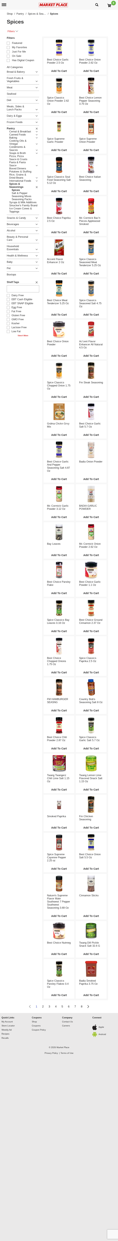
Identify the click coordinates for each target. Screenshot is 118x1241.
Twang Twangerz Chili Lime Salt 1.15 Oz (58, 778)
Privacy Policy (51, 1053)
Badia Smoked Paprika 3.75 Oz (88, 982)
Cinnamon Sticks (89, 895)
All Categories (15, 67)
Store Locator (8, 1025)
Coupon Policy (39, 1030)
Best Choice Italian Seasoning (90, 178)
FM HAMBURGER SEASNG (57, 701)
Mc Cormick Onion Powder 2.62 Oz (90, 545)
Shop (10, 13)
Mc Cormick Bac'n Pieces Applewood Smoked (89, 221)
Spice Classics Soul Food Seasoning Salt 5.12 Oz (59, 179)
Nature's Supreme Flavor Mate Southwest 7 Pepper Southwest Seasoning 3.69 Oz (58, 901)
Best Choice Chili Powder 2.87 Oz (57, 739)
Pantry (20, 13)
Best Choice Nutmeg (59, 942)
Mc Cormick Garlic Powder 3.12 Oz (58, 507)
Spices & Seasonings (40, 13)
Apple (101, 1027)
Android (102, 1034)
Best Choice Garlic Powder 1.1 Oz (90, 583)
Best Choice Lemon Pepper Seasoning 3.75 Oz (90, 100)
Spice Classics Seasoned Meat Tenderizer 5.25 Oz (90, 262)
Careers (66, 1025)
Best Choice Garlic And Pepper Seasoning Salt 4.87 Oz (58, 466)
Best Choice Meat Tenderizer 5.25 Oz (58, 302)
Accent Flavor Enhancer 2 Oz (55, 261)
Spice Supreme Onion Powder (88, 140)
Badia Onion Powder (90, 461)
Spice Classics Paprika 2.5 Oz (87, 660)
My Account (7, 1021)
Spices (54, 13)
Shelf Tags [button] (13, 282)
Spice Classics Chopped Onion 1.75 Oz (58, 385)
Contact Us (67, 1021)
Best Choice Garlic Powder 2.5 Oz (58, 61)
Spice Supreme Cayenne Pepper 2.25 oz (56, 857)
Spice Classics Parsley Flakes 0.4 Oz (58, 983)
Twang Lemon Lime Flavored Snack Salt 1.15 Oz (90, 778)
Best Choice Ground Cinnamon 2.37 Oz (90, 621)
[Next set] (88, 1006)
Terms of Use (67, 1053)
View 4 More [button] (23, 336)
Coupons (37, 1017)
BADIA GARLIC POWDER (88, 507)
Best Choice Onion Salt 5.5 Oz (90, 856)
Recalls (5, 1038)
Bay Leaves (54, 543)
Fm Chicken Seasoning (86, 818)
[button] (36, 72)
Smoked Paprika (56, 816)
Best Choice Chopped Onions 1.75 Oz (56, 661)
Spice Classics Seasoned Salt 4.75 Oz (90, 303)
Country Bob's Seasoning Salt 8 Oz (91, 701)
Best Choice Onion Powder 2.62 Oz (90, 61)
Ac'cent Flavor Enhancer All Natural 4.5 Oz (91, 344)
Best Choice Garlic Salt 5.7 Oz (90, 425)
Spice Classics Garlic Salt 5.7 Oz (89, 739)
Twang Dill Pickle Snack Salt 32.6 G (89, 944)
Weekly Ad (7, 1030)
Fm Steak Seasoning (91, 382)
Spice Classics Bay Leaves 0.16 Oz (58, 621)
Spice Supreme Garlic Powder (56, 140)
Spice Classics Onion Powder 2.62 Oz (58, 100)
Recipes (5, 1034)
